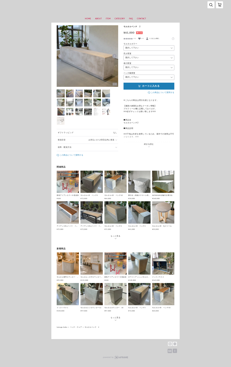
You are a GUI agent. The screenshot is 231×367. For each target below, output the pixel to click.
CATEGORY (120, 19)
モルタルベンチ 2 (92, 327)
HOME (88, 19)
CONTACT (141, 19)
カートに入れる (151, 86)
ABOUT (98, 19)
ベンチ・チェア (76, 327)
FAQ (131, 19)
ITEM (108, 19)
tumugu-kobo (62, 327)
